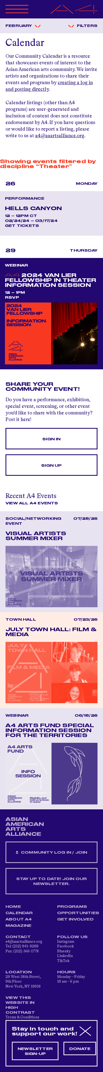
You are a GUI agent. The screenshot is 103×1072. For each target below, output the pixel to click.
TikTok (63, 961)
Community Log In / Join (53, 852)
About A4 (18, 919)
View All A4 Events (31, 503)
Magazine (18, 925)
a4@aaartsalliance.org (59, 135)
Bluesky (64, 951)
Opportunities (78, 913)
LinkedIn (65, 956)
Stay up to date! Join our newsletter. (51, 881)
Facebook (65, 946)
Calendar (19, 913)
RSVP (12, 297)
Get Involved (75, 919)
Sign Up (51, 465)
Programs (72, 906)
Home (13, 906)
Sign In (51, 439)
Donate (79, 1049)
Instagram (65, 942)
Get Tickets (22, 225)
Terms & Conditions (22, 1017)
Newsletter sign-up (35, 1051)
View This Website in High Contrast (20, 1005)
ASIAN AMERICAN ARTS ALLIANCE (24, 827)
